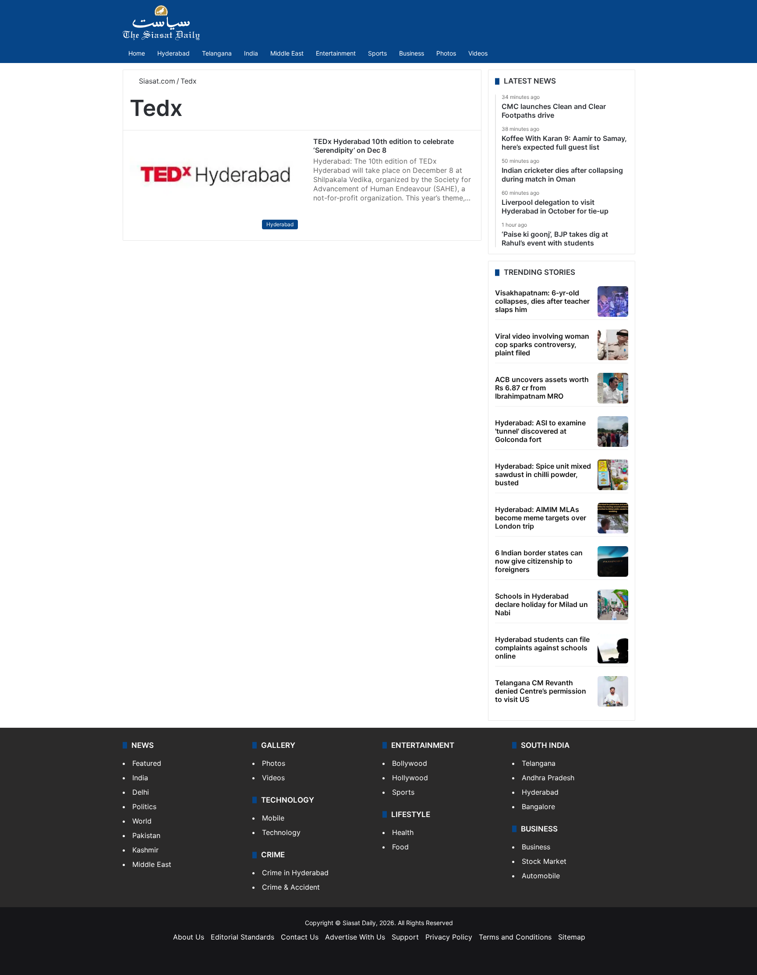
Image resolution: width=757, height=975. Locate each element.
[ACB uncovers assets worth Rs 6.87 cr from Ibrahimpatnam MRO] (613, 388)
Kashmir (145, 849)
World (142, 821)
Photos (446, 53)
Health (403, 832)
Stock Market (544, 861)
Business (411, 53)
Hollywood (410, 777)
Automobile (541, 875)
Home (136, 53)
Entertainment (336, 53)
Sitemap (571, 937)
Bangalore (538, 806)
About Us (188, 937)
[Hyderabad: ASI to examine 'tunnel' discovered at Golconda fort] (613, 431)
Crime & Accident (291, 887)
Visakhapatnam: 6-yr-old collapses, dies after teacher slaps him (542, 301)
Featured (146, 763)
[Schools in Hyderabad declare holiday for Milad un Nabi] (613, 604)
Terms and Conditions (515, 937)
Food (400, 846)
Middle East (287, 53)
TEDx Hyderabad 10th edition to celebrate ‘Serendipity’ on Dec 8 (383, 145)
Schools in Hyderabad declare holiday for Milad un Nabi (541, 604)
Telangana (217, 53)
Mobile (273, 818)
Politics (144, 806)
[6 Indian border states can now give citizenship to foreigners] (613, 561)
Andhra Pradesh (548, 777)
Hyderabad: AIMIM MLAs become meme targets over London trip (540, 517)
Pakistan (146, 835)
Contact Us (299, 937)
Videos (478, 53)
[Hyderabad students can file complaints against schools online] (613, 648)
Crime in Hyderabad (295, 872)
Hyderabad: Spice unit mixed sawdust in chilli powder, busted (543, 474)
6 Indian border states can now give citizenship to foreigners (539, 561)
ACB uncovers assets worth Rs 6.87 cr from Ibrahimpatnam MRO (542, 387)
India (251, 53)
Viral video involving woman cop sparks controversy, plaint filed (542, 344)
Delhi (140, 792)
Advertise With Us (355, 937)
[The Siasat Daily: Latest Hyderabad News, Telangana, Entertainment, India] (161, 22)
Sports (377, 53)
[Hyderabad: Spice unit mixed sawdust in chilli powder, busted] (613, 474)
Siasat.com (156, 81)
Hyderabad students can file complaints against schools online (542, 647)
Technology (281, 832)
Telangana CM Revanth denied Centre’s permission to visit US (540, 691)
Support (405, 937)
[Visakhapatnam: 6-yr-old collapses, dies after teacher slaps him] (613, 301)
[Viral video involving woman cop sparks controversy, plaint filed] (613, 345)
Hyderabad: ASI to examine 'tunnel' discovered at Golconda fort (540, 431)
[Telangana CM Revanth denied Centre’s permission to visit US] (613, 691)
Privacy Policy (448, 937)
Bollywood (409, 763)
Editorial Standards (242, 937)
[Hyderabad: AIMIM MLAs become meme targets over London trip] (613, 518)
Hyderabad (173, 53)
